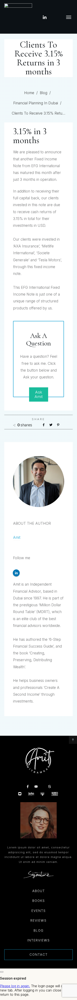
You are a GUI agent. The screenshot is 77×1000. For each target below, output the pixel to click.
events (38, 911)
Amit (16, 537)
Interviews (38, 940)
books (38, 901)
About (38, 891)
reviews (38, 920)
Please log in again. (15, 986)
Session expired (13, 978)
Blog (39, 930)
